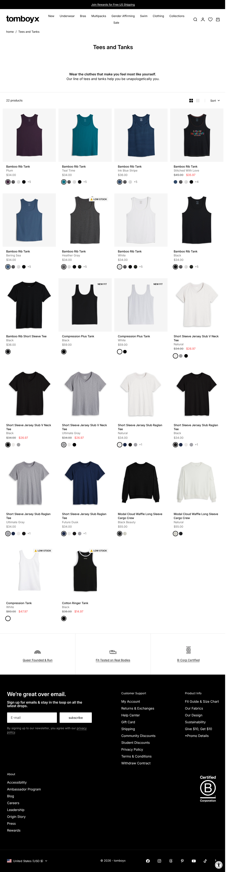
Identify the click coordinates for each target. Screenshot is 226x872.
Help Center (130, 715)
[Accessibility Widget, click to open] (219, 865)
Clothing (158, 16)
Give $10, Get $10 (198, 729)
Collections (176, 16)
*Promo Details (197, 736)
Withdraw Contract (136, 763)
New (51, 16)
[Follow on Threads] (171, 861)
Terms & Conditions (136, 756)
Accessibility (17, 782)
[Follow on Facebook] (148, 861)
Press (11, 823)
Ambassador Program (24, 789)
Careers (13, 803)
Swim (144, 16)
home (10, 32)
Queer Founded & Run (38, 660)
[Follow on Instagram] (159, 861)
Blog (10, 796)
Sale (116, 23)
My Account (130, 701)
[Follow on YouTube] (194, 861)
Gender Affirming (123, 16)
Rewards (14, 830)
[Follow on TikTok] (205, 861)
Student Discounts (135, 742)
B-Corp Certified (188, 660)
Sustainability (195, 722)
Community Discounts (138, 736)
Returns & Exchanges (137, 708)
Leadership (15, 810)
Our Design (193, 715)
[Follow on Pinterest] (182, 861)
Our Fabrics (194, 708)
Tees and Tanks (29, 32)
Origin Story (16, 817)
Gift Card (128, 722)
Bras (83, 16)
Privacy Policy (132, 749)
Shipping (128, 729)
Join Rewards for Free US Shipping (113, 4)
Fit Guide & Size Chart (202, 701)
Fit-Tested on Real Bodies (113, 660)
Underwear (67, 16)
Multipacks (98, 16)
